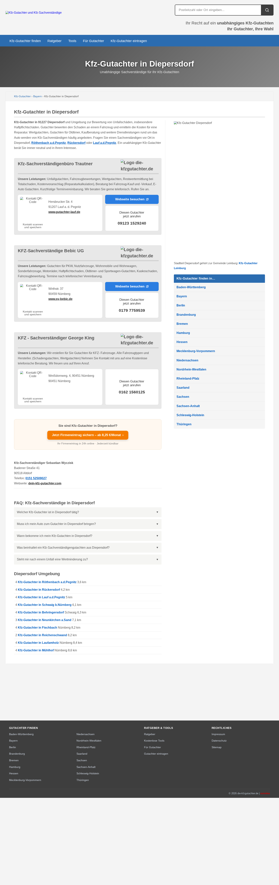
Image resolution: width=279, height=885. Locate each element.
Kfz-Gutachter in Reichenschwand (42, 635)
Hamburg (183, 332)
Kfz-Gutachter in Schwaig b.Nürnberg (45, 604)
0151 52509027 (36, 478)
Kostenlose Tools (154, 740)
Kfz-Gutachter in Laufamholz (38, 642)
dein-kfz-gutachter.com (44, 483)
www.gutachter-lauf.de (64, 212)
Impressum (218, 734)
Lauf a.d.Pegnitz (104, 142)
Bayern (37, 96)
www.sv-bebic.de (60, 299)
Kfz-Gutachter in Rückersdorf (39, 589)
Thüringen (184, 424)
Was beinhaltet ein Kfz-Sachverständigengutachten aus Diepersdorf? (63, 547)
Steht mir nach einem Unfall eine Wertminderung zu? (52, 559)
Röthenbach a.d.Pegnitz (48, 142)
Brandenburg (186, 314)
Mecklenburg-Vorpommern (196, 351)
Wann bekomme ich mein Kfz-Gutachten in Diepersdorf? (54, 535)
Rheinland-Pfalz (188, 378)
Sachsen (183, 396)
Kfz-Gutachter (22, 96)
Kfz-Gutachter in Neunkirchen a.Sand (44, 620)
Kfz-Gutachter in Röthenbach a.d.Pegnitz (47, 582)
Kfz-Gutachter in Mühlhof (36, 650)
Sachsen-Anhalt (188, 406)
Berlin (181, 305)
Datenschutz (219, 740)
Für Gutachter (93, 41)
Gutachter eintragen (156, 753)
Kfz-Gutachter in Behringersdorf (41, 612)
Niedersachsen (187, 360)
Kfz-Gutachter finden (25, 41)
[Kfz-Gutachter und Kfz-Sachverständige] (34, 12)
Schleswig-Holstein (190, 415)
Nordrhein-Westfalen (191, 369)
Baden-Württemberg (191, 287)
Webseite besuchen (129, 199)
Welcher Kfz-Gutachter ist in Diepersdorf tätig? (48, 512)
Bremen (182, 323)
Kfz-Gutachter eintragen (129, 41)
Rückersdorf (76, 142)
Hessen (182, 342)
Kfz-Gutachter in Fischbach (37, 627)
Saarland (183, 387)
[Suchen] (267, 10)
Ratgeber (54, 41)
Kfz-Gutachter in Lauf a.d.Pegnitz (41, 597)
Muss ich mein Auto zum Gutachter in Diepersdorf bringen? (56, 524)
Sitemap (216, 747)
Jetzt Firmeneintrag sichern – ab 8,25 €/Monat (88, 435)
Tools (72, 41)
